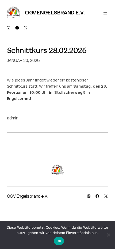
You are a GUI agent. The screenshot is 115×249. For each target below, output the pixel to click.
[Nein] (108, 235)
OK (59, 241)
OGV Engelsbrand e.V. (55, 12)
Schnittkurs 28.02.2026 (46, 51)
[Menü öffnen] (105, 12)
